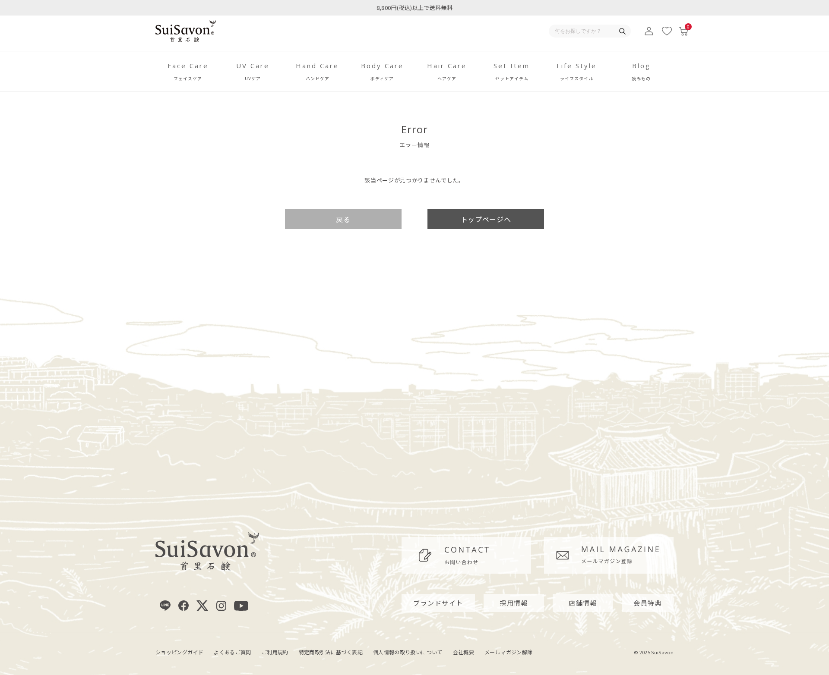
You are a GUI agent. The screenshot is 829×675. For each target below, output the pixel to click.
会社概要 (463, 652)
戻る (343, 219)
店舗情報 (583, 602)
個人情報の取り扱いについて (408, 652)
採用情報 (514, 602)
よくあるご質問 (232, 652)
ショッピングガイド (179, 652)
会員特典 (647, 602)
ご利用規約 (275, 652)
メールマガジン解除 (508, 652)
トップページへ (486, 219)
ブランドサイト (438, 602)
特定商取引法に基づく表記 (331, 652)
